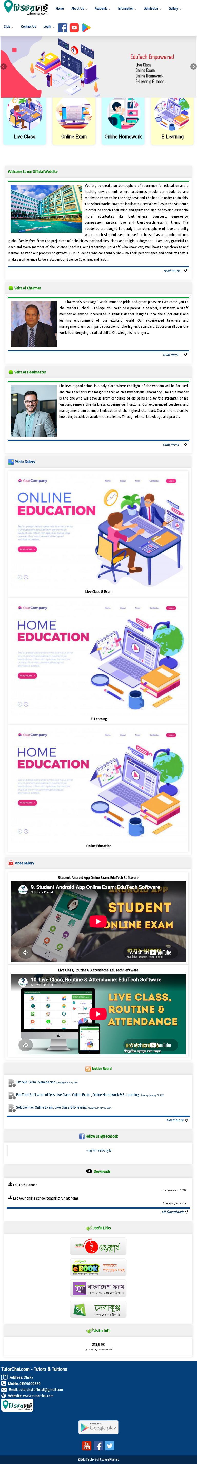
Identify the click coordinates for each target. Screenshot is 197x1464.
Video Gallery (24, 863)
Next (193, 67)
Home (60, 9)
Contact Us (28, 26)
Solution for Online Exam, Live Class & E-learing (63, 1107)
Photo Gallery (25, 462)
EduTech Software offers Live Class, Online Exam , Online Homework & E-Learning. (90, 1095)
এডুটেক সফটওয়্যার (98, 1151)
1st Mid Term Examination (46, 1082)
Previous (4, 67)
